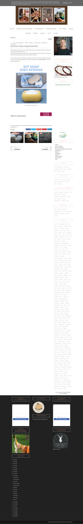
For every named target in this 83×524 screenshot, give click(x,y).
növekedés (65, 328)
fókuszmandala (61, 260)
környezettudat (57, 305)
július (14, 487)
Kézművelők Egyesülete (63, 298)
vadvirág (65, 375)
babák (63, 232)
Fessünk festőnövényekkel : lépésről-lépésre (63, 149)
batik (60, 234)
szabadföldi (64, 354)
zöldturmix (65, 388)
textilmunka (64, 369)
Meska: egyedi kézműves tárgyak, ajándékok (62, 84)
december (15, 477)
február (14, 497)
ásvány (64, 230)
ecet (60, 249)
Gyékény (56, 144)
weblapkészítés (57, 386)
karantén (62, 292)
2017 (14, 473)
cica (70, 236)
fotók (69, 262)
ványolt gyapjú (57, 377)
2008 (14, 515)
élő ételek (59, 171)
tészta (55, 369)
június (14, 489)
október (14, 481)
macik (63, 311)
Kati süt (61, 294)
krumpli (65, 305)
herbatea (56, 281)
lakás (68, 305)
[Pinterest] (14, 522)
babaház (60, 232)
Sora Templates (55, 521)
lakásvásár (62, 307)
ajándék (70, 226)
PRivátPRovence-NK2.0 (61, 341)
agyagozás (56, 192)
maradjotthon (66, 313)
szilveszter (66, 360)
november (15, 479)
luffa (55, 311)
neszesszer (60, 328)
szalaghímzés (70, 354)
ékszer (68, 200)
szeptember (15, 483)
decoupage (69, 245)
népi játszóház (65, 326)
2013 (14, 505)
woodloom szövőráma (64, 386)
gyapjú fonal (66, 268)
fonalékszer (69, 211)
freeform (56, 264)
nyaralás (63, 330)
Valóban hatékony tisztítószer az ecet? (44, 139)
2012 (14, 507)
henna (69, 279)
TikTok (49, 33)
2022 (14, 463)
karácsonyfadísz (68, 290)
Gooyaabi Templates (68, 521)
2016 (14, 475)
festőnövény (61, 192)
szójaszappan (60, 362)
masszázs (59, 315)
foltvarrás (66, 260)
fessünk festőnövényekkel (58, 258)
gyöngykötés (60, 275)
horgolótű (65, 283)
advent (56, 226)
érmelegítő (69, 251)
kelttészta (65, 294)
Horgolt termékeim (58, 156)
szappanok (31, 42)
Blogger (65, 393)
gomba (66, 266)
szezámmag (62, 360)
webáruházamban (42, 59)
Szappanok (57, 151)
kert (68, 296)
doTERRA (65, 247)
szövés (55, 198)
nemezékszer (68, 324)
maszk (55, 315)
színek (55, 171)
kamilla (59, 290)
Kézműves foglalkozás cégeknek (24, 28)
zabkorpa (56, 388)
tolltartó (65, 371)
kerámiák (65, 296)
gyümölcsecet (56, 277)
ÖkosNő (26, 42)
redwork (69, 343)
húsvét (60, 179)
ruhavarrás (68, 347)
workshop (69, 386)
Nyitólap (12, 28)
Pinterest (35, 33)
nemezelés (64, 194)
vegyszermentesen (37, 42)
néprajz (68, 179)
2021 (14, 465)
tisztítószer (61, 371)
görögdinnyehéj (57, 268)
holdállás (68, 281)
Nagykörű (59, 322)
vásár (61, 379)
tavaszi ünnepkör (61, 181)
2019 (14, 469)
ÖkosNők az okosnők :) (51, 28)
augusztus (15, 485)
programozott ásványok (58, 343)
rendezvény (61, 345)
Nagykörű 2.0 (64, 322)
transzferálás (56, 373)
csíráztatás (61, 245)
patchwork (66, 337)
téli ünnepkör (67, 181)
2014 (14, 503)
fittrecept (56, 260)
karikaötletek (68, 292)
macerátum (59, 311)
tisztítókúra (56, 371)
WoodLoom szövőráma (59, 147)
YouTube (55, 33)
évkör (63, 171)
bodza (70, 234)
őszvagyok (61, 337)
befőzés (63, 234)
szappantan (67, 356)
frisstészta (60, 264)
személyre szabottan (62, 358)
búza (65, 236)
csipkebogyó (56, 245)
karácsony (64, 179)
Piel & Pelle (69, 339)
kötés (61, 305)
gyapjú (62, 268)
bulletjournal (61, 236)
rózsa (61, 347)
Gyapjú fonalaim (58, 157)
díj (59, 247)
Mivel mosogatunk (29, 140)
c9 (68, 236)
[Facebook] (16, 522)
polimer (56, 341)
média (63, 315)
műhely (56, 322)
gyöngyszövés (66, 275)
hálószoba (66, 277)
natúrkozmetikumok (20, 42)
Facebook (42, 33)
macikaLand (67, 311)
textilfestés (59, 198)
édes (63, 249)
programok (68, 341)
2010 (14, 511)
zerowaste (60, 388)
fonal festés (66, 192)
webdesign (63, 200)
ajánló (55, 228)
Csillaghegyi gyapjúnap (64, 243)
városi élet (61, 377)
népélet (56, 181)
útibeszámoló (56, 375)
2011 (14, 509)
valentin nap (69, 375)
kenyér (61, 296)
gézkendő (56, 215)
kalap (55, 290)
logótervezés (67, 309)
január (14, 499)
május (14, 491)
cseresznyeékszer (57, 243)
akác (58, 228)
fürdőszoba (68, 264)
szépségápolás (57, 360)
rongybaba (66, 345)
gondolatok (69, 266)
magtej (62, 313)
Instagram (28, 33)
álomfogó (62, 228)
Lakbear (66, 307)
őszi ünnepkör (59, 183)
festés (65, 258)
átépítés (56, 232)
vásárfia (65, 379)
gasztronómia (56, 266)
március (14, 495)
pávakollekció (60, 339)
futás (64, 264)
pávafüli (56, 339)
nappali (56, 324)
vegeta (69, 379)
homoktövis (56, 283)
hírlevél (64, 281)
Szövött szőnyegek (58, 146)
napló (69, 322)
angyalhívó (66, 228)
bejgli (67, 234)
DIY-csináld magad (39, 28)
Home (12, 42)
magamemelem (57, 313)
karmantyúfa (56, 294)
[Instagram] (11, 522)
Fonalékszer (57, 154)
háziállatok (61, 279)
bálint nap (56, 179)
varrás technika (57, 379)
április (14, 493)
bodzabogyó (56, 236)
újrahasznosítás (65, 373)
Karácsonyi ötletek (57, 292)
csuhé (65, 245)
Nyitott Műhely (62, 28)
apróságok (56, 230)
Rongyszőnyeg (57, 347)
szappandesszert (63, 196)
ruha (64, 347)
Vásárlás (71, 28)
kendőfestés (56, 296)
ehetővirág (56, 251)
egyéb (67, 249)
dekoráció (56, 247)
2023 (14, 461)
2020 (14, 467)
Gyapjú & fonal (58, 153)
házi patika (56, 279)
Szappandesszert (58, 150)
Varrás (56, 159)
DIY (14, 42)
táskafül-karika (57, 213)
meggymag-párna (68, 315)
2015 (14, 501)
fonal (70, 260)
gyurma (70, 275)
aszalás (68, 230)
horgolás (59, 194)
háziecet (65, 279)
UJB (60, 373)
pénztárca (65, 339)
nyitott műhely (57, 196)
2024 (14, 459)
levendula (62, 309)
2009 (14, 513)
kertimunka (56, 298)
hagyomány (61, 277)
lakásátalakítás (57, 307)
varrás (64, 198)
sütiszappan (59, 354)
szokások (64, 362)
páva (70, 337)
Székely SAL (56, 358)
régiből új (56, 345)
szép (67, 358)
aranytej (60, 230)
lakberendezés (57, 309)
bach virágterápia (68, 232)
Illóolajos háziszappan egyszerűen (15, 139)
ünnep (61, 375)
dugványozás (56, 249)
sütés (55, 354)
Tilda (68, 369)
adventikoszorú (60, 226)
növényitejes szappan (58, 330)
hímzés (60, 281)
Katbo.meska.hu (63, 132)
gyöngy (56, 194)
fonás (70, 192)
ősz (55, 183)
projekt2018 (64, 343)
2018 (14, 471)
